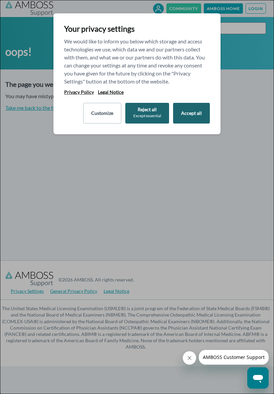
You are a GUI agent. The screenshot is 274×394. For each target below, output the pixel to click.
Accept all (191, 113)
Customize (102, 113)
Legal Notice (111, 92)
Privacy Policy (79, 92)
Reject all (147, 112)
